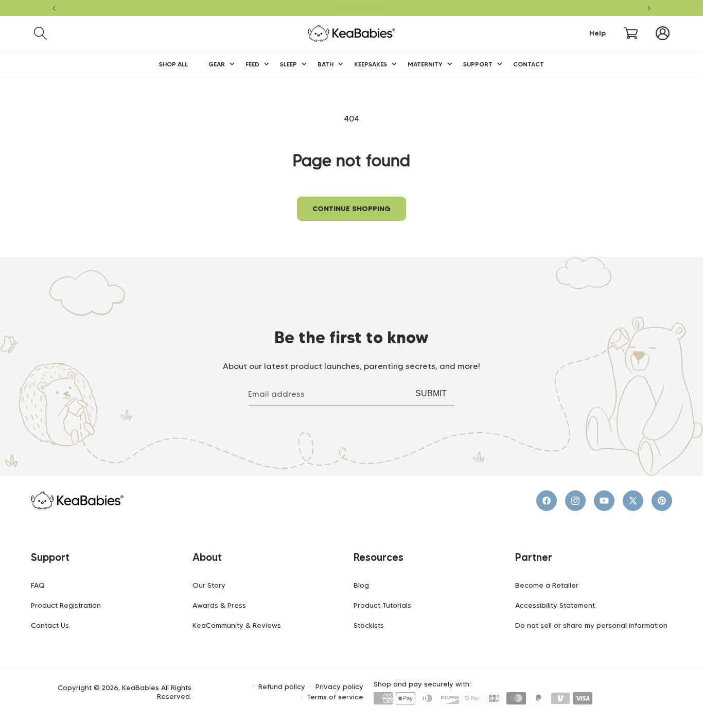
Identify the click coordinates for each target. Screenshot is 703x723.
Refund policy (281, 686)
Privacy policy (339, 686)
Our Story (208, 585)
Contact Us (50, 625)
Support (50, 557)
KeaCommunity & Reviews (236, 625)
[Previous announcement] (54, 8)
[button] (40, 33)
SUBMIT (431, 393)
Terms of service (335, 697)
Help (597, 33)
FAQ (38, 585)
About (207, 557)
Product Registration (66, 605)
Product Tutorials (382, 605)
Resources (378, 557)
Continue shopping (351, 208)
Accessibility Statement (555, 605)
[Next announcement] (649, 8)
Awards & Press (219, 605)
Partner (533, 557)
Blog (361, 585)
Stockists (369, 625)
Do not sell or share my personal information (591, 625)
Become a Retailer (546, 585)
